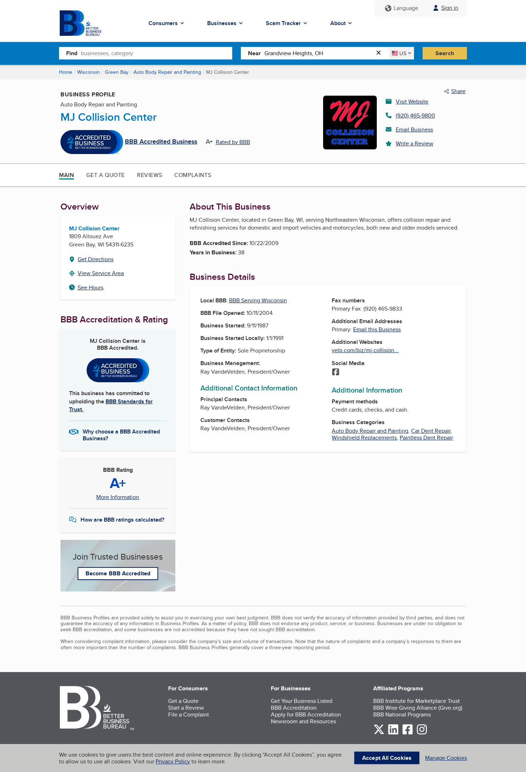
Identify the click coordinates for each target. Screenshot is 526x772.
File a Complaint (188, 714)
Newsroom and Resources (303, 721)
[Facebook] (336, 372)
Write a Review (414, 143)
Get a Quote (105, 175)
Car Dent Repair (430, 431)
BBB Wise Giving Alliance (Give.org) (417, 708)
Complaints (192, 175)
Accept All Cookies (386, 758)
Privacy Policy (173, 761)
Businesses (222, 23)
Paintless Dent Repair (426, 437)
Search (444, 53)
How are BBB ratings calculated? (122, 520)
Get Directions (95, 259)
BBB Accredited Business (161, 142)
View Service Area (101, 273)
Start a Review (186, 708)
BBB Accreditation (294, 708)
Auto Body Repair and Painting (167, 72)
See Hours (90, 287)
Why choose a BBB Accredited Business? (121, 434)
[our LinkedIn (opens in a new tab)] (393, 733)
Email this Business (377, 329)
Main (66, 175)
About (338, 23)
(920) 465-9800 (415, 115)
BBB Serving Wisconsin (258, 300)
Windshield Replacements (364, 437)
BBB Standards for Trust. (111, 405)
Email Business (414, 129)
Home (65, 72)
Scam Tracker (283, 23)
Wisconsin (88, 72)
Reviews (149, 175)
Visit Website (412, 101)
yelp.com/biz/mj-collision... (365, 350)
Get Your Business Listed (301, 701)
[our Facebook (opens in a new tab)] (407, 733)
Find (71, 53)
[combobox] (156, 53)
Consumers (163, 23)
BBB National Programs (402, 714)
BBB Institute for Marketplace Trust (416, 701)
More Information (117, 497)
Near (254, 53)
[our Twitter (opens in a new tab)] (379, 733)
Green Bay (116, 72)
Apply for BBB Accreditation (306, 714)
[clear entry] (380, 53)
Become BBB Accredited (118, 573)
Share (458, 91)
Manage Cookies (446, 757)
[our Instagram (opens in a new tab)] (422, 733)
